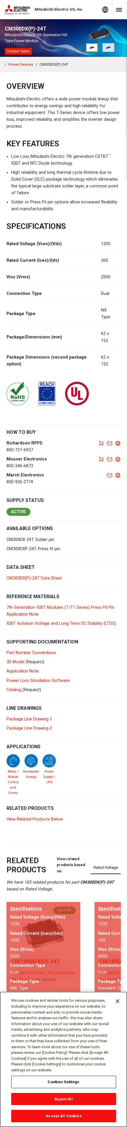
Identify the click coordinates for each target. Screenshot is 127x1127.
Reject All (63, 1099)
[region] (63, 1059)
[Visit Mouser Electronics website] (118, 459)
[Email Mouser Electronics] (110, 459)
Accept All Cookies (63, 1116)
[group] (43, 948)
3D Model (15, 661)
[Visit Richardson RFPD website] (118, 443)
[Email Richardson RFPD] (110, 443)
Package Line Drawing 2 (29, 728)
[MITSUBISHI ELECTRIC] (20, 9)
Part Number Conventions (31, 652)
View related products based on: (71, 865)
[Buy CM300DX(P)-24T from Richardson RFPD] (101, 443)
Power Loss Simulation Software (38, 680)
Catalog (13, 689)
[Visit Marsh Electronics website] (118, 475)
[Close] (117, 1001)
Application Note (22, 671)
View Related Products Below (34, 819)
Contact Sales (18, 51)
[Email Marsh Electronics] (110, 475)
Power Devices (21, 64)
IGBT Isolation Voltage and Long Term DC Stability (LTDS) (61, 623)
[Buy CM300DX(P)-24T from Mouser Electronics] (101, 459)
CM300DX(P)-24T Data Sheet (34, 578)
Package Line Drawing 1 (29, 719)
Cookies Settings (63, 1082)
